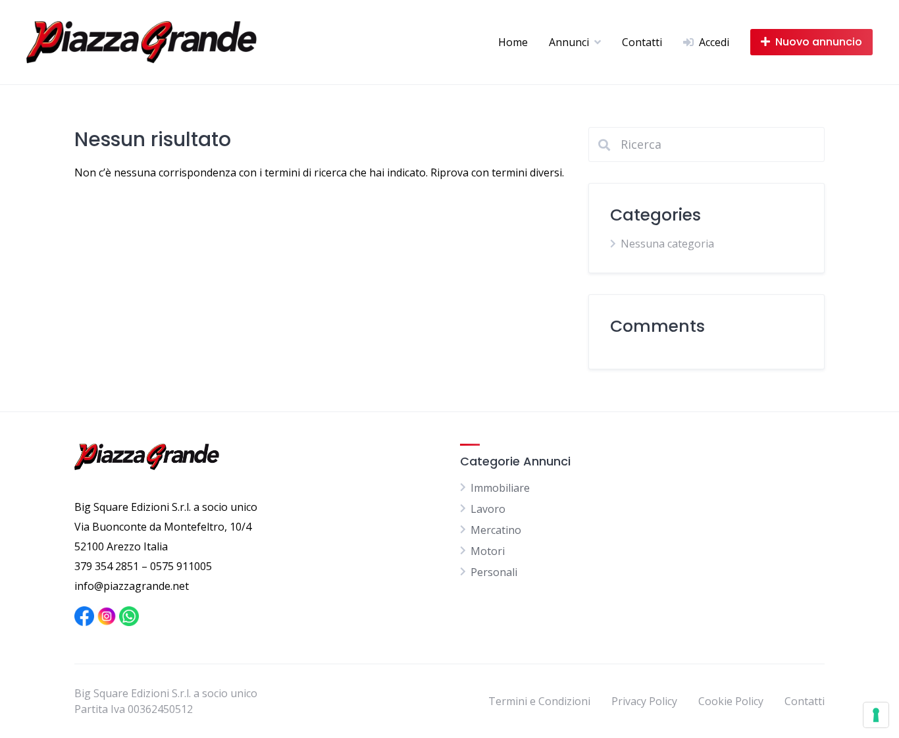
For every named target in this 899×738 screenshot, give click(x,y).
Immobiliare (500, 488)
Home (513, 42)
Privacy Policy (644, 701)
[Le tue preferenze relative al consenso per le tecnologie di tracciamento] (875, 714)
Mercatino (496, 530)
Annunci (569, 42)
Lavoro (488, 509)
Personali (494, 572)
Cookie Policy (730, 701)
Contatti (642, 42)
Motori (488, 551)
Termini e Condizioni (539, 701)
